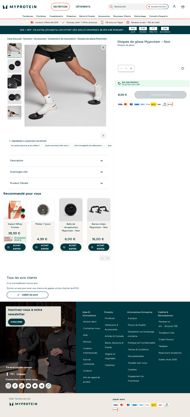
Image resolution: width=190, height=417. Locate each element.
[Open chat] (48, 386)
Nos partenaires (136, 356)
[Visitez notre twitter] (35, 386)
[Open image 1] (14, 50)
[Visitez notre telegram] (42, 386)
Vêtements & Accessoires (111, 327)
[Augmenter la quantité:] (131, 68)
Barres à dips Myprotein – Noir (99, 225)
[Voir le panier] (183, 6)
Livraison (87, 370)
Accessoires (104, 16)
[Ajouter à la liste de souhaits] (182, 68)
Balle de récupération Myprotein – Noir (71, 227)
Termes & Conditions (138, 349)
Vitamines (71, 16)
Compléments (56, 16)
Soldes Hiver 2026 (168, 359)
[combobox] (138, 6)
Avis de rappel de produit (91, 379)
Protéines (41, 16)
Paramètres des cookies (19, 367)
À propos (132, 318)
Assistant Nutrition (158, 7)
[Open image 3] (14, 81)
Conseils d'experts (158, 16)
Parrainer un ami (168, 323)
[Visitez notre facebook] (15, 386)
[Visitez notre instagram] (8, 386)
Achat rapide (17, 247)
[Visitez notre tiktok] (21, 386)
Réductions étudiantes (170, 353)
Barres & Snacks (87, 16)
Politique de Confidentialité (141, 343)
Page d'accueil (14, 38)
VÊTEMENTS (83, 6)
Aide (85, 335)
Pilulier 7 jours (42, 224)
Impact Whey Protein (15, 225)
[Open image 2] (14, 66)
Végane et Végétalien (110, 356)
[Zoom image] (103, 47)
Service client (90, 321)
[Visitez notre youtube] (28, 386)
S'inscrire (16, 322)
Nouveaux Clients (122, 16)
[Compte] (174, 7)
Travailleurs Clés (166, 333)
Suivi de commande (88, 361)
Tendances (27, 16)
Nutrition (27, 38)
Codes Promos (166, 339)
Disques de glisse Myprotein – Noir (95, 38)
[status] (126, 68)
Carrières (132, 369)
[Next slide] (110, 231)
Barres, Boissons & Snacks (114, 345)
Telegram (163, 346)
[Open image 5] (14, 112)
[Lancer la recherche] (111, 6)
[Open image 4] (14, 97)
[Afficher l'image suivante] (103, 135)
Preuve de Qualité (137, 325)
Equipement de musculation (62, 38)
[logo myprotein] (19, 6)
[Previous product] (102, 258)
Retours (87, 342)
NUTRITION (60, 6)
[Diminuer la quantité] (121, 68)
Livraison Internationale (90, 350)
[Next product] (108, 258)
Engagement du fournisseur (136, 378)
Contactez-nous (91, 328)
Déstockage (140, 16)
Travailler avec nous (137, 363)
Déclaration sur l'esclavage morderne (141, 333)
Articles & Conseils (114, 336)
